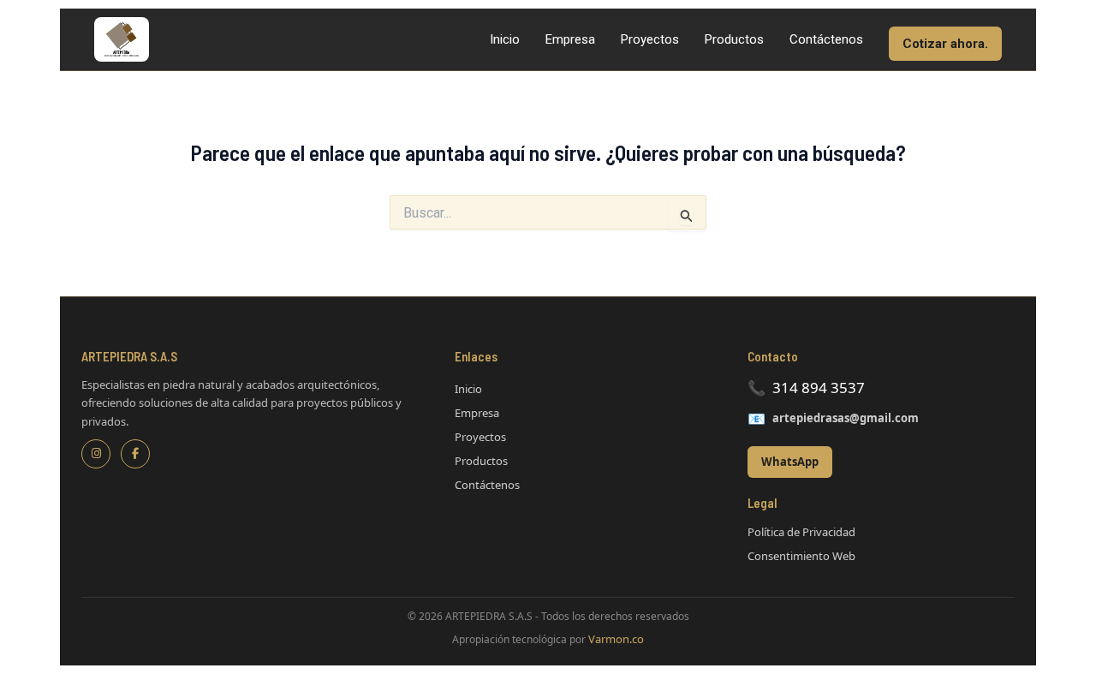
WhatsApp (790, 461)
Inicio (505, 39)
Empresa (570, 39)
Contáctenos (826, 39)
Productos (734, 39)
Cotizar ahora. (945, 43)
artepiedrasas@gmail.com (845, 418)
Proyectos (650, 39)
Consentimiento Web (801, 556)
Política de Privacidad (801, 532)
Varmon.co (616, 639)
